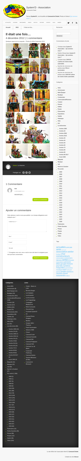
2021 (60, 209)
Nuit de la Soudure (63, 166)
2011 (60, 186)
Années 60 (62, 145)
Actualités (8, 22)
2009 (60, 181)
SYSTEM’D (15, 22)
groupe (63, 264)
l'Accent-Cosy (30, 309)
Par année (61, 169)
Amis (59, 87)
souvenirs (60, 275)
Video (59, 236)
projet (63, 272)
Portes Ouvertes (62, 226)
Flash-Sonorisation (31, 327)
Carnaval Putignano (31, 341)
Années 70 (62, 147)
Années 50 (62, 142)
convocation (60, 258)
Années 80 (62, 150)
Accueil (8, 27)
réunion (59, 273)
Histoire (70, 264)
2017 (60, 200)
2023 (60, 214)
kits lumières (65, 266)
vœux (68, 276)
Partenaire (69, 270)
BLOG (54, 22)
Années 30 (62, 138)
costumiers (68, 258)
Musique (60, 162)
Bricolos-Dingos (30, 290)
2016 (60, 198)
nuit (59, 164)
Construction (61, 97)
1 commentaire (34, 38)
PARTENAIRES (23, 22)
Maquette (60, 159)
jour (59, 123)
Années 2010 (63, 135)
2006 (60, 174)
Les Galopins (29, 293)
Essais (60, 109)
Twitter (29, 172)
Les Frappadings (30, 300)
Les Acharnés (30, 295)
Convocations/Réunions (64, 99)
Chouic (28, 332)
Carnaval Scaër (30, 334)
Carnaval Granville (31, 337)
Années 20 (62, 131)
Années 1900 (63, 128)
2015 (60, 195)
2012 (17, 27)
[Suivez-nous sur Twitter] (68, 22)
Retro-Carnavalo (30, 307)
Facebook (26, 172)
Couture (60, 102)
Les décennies (62, 125)
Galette (60, 116)
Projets (60, 231)
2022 (60, 212)
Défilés (60, 106)
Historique (61, 118)
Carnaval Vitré (30, 344)
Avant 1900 (62, 157)
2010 (60, 183)
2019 (60, 205)
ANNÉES (59, 22)
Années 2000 (63, 133)
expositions (60, 262)
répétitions (69, 272)
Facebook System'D (31, 311)
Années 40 (62, 140)
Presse (60, 228)
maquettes (60, 268)
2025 (60, 219)
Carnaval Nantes (30, 355)
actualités (61, 247)
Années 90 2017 (64, 154)
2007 (60, 176)
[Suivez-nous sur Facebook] (72, 22)
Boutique (60, 95)
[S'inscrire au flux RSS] (76, 22)
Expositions (61, 113)
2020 (60, 207)
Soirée (59, 233)
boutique (58, 254)
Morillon (28, 320)
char (63, 254)
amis (58, 249)
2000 (60, 172)
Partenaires (61, 224)
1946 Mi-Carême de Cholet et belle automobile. (65, 61)
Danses (60, 104)
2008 (60, 179)
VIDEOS (29, 22)
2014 (60, 193)
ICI (26, 314)
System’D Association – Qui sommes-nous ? (65, 48)
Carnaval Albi (29, 339)
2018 (60, 202)
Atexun (76, 456)
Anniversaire (61, 90)
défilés (65, 260)
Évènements (61, 111)
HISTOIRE (42, 22)
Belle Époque (61, 92)
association (61, 251)
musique (59, 270)
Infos (59, 121)
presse (58, 272)
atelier (71, 251)
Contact (48, 22)
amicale (69, 247)
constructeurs (63, 256)
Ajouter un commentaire (40, 199)
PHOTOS (35, 22)
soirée (65, 273)
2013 (60, 191)
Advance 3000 (30, 330)
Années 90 (62, 152)
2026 (60, 221)
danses (59, 260)
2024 (60, 217)
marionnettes (69, 268)
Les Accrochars (30, 297)
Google (23, 172)
